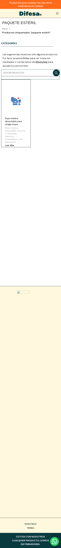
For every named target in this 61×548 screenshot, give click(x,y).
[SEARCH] (56, 72)
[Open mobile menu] (57, 13)
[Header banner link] (30, 4)
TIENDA (30, 528)
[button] (54, 541)
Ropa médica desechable (11, 129)
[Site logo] (30, 13)
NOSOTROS (30, 524)
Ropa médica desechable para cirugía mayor (13, 121)
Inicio (5, 28)
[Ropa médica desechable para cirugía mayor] (16, 101)
